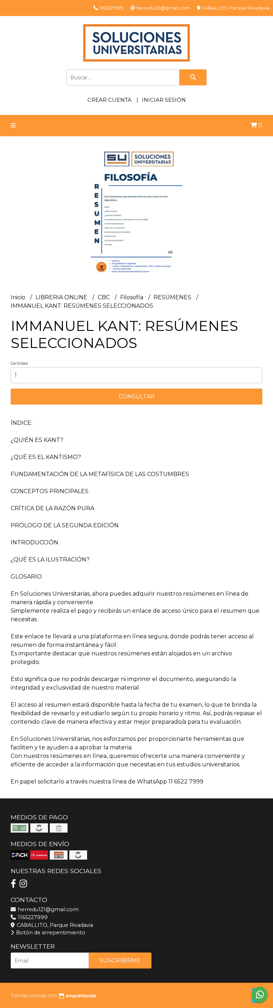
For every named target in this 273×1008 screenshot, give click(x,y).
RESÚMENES (173, 297)
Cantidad (19, 363)
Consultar (137, 396)
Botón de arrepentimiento (50, 932)
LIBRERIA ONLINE (62, 297)
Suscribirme (120, 960)
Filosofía (132, 297)
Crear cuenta (109, 99)
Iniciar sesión (164, 99)
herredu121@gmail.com (47, 909)
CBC (104, 297)
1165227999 (32, 917)
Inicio (19, 297)
